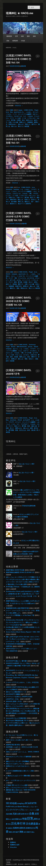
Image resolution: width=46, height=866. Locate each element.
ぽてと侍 (12, 280)
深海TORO (13, 199)
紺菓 (31, 428)
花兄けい (34, 199)
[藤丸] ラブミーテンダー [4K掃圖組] (17, 761)
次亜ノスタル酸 (13, 122)
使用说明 (15, 41)
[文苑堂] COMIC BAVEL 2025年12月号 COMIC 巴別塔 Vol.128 (18, 216)
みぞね (19, 280)
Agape (20, 110)
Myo (7, 420)
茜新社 (11, 832)
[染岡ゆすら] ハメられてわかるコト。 (18, 766)
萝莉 (14, 832)
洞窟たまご (22, 122)
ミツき (24, 118)
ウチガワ (34, 189)
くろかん (8, 114)
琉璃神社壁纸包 (19, 828)
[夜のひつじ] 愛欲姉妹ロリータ (16, 692)
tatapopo (16, 189)
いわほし (28, 112)
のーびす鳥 (28, 353)
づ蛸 (30, 193)
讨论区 (23, 41)
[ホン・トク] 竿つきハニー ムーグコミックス (20, 780)
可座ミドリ (20, 197)
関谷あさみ (24, 288)
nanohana (9, 189)
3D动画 (13, 803)
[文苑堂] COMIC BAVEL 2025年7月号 (18, 371)
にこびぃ (8, 195)
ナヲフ (12, 118)
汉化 (9, 824)
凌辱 (22, 814)
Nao (11, 112)
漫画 (28, 36)
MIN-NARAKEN (22, 347)
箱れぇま (21, 124)
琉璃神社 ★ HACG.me (19, 13)
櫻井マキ (20, 284)
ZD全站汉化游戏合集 (29, 506)
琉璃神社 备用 (14, 845)
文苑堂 (19, 120)
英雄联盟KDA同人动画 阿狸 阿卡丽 (17, 608)
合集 (31, 813)
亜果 (15, 282)
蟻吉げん (27, 201)
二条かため (33, 355)
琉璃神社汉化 (30, 828)
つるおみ (30, 116)
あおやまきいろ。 (19, 112)
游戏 (34, 36)
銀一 (32, 201)
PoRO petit (14, 806)
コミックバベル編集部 (24, 114)
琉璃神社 (10, 828)
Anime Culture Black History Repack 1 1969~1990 (23, 632)
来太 (23, 120)
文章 (16, 36)
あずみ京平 (26, 420)
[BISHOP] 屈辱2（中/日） (14, 701)
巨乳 (30, 818)
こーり (15, 114)
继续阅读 (19, 105)
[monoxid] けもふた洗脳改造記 (16, 718)
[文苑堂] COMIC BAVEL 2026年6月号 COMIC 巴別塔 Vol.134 (18, 59)
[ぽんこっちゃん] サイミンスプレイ (17, 787)
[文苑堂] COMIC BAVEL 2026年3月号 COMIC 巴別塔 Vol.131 (18, 139)
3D (7, 803)
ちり (24, 116)
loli (29, 803)
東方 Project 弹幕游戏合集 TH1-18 (17, 720)
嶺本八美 (34, 426)
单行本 (26, 814)
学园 (24, 818)
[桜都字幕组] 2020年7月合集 (15, 570)
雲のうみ (14, 126)
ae (19, 187)
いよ (21, 189)
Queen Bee (22, 806)
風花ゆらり (13, 204)
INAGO (8, 274)
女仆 (10, 819)
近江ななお (22, 430)
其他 (7, 41)
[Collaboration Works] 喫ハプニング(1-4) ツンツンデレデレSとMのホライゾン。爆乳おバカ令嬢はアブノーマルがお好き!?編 (22, 622)
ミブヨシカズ (31, 118)
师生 (36, 818)
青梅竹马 (29, 832)
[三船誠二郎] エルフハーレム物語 (17, 785)
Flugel (36, 110)
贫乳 (25, 832)
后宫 (37, 813)
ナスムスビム (22, 278)
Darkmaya (32, 345)
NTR (34, 803)
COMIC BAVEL (28, 110)
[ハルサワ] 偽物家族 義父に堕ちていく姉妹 (20, 771)
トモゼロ (35, 193)
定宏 (11, 357)
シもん (35, 191)
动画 (22, 36)
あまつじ (15, 349)
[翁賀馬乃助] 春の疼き (13, 744)
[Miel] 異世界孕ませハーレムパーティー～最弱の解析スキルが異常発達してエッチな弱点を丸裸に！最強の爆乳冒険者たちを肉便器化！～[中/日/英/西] (22, 710)
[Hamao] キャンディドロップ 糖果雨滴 (18, 756)
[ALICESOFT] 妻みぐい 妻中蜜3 (16, 661)
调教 (21, 831)
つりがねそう (25, 424)
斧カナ (31, 282)
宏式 (28, 426)
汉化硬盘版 (32, 823)
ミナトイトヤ (26, 280)
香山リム (20, 126)
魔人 (33, 832)
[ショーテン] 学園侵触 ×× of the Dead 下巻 (20, 615)
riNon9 (36, 347)
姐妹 (17, 819)
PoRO (8, 806)
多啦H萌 (23, 66)
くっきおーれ (21, 276)
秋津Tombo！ (13, 124)
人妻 (37, 809)
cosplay (20, 803)
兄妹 (15, 813)
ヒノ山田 (18, 118)
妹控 (13, 819)
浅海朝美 (30, 122)
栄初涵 (15, 284)
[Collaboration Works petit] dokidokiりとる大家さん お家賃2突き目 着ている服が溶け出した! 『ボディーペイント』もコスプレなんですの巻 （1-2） (23, 593)
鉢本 (7, 361)
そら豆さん (9, 116)
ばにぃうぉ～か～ (32, 807)
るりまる (26, 355)
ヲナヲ (11, 282)
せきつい (35, 114)
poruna (30, 347)
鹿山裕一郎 (34, 430)
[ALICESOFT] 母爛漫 (13, 694)
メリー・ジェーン (29, 810)
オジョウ (35, 112)
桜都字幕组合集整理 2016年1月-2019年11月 (20, 572)
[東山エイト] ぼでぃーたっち (15, 764)
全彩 (19, 813)
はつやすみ (30, 278)
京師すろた (12, 197)
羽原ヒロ (27, 124)
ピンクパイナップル (15, 809)
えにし (13, 276)
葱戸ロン (34, 124)
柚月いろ (32, 197)
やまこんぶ (32, 195)
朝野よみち (22, 357)
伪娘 (7, 814)
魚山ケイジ (21, 204)
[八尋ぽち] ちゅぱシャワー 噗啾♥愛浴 (18, 776)
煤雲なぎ (25, 286)
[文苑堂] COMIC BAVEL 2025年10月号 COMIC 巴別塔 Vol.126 (18, 301)
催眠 (10, 814)
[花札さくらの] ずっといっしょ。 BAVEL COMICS (22, 752)
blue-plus (13, 847)
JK (25, 803)
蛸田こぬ (20, 201)
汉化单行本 (18, 823)
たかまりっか (18, 116)
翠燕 (26, 359)
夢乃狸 (13, 120)
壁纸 (7, 819)
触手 (17, 832)
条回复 (26, 126)
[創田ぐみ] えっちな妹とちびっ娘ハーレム (19, 740)
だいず (11, 278)
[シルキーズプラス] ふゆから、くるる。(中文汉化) (22, 682)
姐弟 (20, 819)
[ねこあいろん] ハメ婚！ (27, 464)
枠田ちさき (29, 120)
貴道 (18, 288)
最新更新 (9, 36)
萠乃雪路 (14, 201)
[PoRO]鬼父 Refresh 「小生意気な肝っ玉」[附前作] (23, 587)
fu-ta (7, 112)
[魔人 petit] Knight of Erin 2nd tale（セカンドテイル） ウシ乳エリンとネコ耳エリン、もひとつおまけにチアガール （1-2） (23, 639)
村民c (36, 282)
